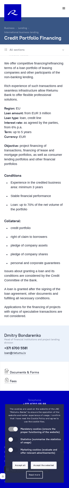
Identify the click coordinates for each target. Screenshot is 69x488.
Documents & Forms (24, 372)
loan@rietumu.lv (15, 353)
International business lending (21, 32)
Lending (22, 28)
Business (9, 28)
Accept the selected (43, 465)
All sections (17, 49)
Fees (13, 381)
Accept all (20, 465)
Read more (34, 474)
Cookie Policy (38, 418)
